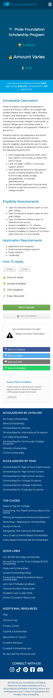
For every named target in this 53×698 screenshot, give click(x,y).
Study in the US (12, 526)
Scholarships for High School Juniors (23, 471)
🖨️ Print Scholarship (26, 316)
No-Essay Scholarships (15, 419)
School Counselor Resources (19, 597)
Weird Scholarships (13, 423)
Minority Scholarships (15, 448)
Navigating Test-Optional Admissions (23, 531)
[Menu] (50, 4)
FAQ (5, 614)
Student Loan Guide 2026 (17, 593)
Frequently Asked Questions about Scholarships (23, 578)
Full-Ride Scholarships (15, 437)
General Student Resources (18, 588)
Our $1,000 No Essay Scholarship (21, 557)
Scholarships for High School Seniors (23, 476)
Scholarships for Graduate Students (23, 489)
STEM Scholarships (13, 452)
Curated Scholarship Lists (17, 648)
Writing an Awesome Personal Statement (26, 517)
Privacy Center (11, 626)
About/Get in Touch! (14, 637)
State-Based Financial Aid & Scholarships (25, 540)
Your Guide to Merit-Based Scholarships (25, 535)
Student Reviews (12, 642)
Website (12, 397)
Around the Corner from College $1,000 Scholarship (25, 562)
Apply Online (26, 307)
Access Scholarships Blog (17, 572)
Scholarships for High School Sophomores (26, 467)
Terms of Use (10, 620)
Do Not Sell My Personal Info (19, 654)
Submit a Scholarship (15, 631)
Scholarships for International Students (25, 432)
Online (9, 269)
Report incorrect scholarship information (3, 326)
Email (24, 269)
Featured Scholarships (16, 568)
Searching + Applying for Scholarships (24, 522)
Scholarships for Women (16, 428)
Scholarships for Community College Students (23, 442)
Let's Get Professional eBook (19, 584)
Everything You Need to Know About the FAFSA (26, 511)
